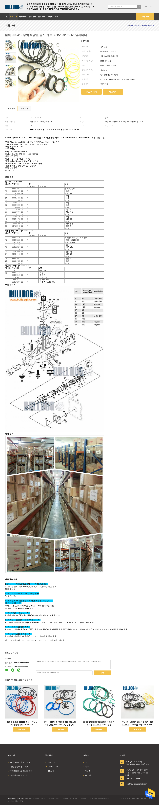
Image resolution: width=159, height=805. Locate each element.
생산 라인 (52, 762)
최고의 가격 (91, 91)
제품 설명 (24, 108)
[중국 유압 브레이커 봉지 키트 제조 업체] (14, 6)
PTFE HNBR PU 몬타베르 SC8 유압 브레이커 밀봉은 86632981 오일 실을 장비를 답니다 (60, 725)
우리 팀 (88, 775)
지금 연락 (113, 91)
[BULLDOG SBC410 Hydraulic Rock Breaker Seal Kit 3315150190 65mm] (10, 45)
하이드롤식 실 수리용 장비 (21, 771)
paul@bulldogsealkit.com (133, 784)
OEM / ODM (53, 766)
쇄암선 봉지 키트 (17, 640)
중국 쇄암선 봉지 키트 (16, 798)
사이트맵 (135, 798)
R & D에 (51, 771)
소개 (87, 762)
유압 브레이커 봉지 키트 (36, 640)
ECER (21, 801)
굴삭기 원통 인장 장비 (19, 775)
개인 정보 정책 (124, 798)
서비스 (87, 771)
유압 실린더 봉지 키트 (19, 766)
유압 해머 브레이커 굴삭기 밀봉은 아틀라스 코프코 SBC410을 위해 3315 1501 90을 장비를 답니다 (138, 725)
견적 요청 (145, 16)
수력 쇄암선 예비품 (56, 640)
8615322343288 (21, 666)
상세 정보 (11, 108)
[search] (139, 7)
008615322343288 (21, 662)
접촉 (102, 672)
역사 (87, 766)
